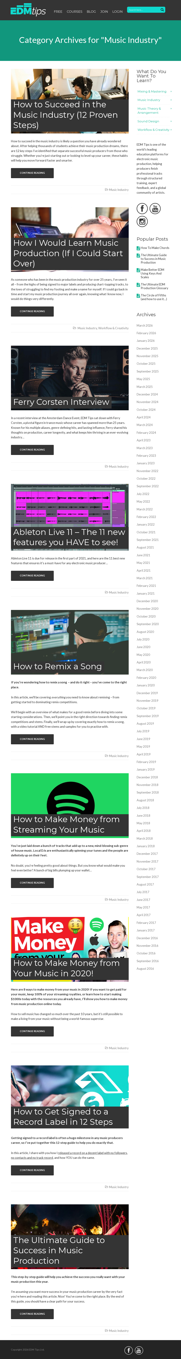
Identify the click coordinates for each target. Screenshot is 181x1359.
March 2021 (145, 578)
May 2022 (143, 501)
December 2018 (147, 777)
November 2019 (147, 700)
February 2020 (146, 678)
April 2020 (144, 662)
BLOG (91, 12)
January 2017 (146, 930)
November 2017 (147, 861)
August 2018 (145, 800)
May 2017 (143, 907)
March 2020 (145, 670)
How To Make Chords (155, 248)
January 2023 (146, 463)
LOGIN (117, 12)
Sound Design (148, 121)
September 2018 (148, 792)
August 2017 (145, 884)
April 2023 (144, 440)
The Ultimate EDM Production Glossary (154, 286)
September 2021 (148, 540)
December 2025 (147, 348)
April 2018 (144, 831)
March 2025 (145, 387)
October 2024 (146, 410)
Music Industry (119, 190)
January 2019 (146, 769)
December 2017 (147, 854)
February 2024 (146, 432)
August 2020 (145, 632)
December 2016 (147, 938)
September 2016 (148, 961)
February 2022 (146, 517)
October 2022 (146, 478)
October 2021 (146, 532)
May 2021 (143, 563)
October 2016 (146, 953)
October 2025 (146, 363)
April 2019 (144, 754)
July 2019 (143, 731)
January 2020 (146, 685)
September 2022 (148, 486)
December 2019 (147, 693)
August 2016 (145, 968)
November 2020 (147, 608)
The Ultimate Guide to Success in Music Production (154, 258)
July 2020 (143, 639)
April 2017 (144, 915)
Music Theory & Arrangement (149, 110)
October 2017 (146, 869)
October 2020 (146, 616)
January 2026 (146, 340)
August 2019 (145, 723)
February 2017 (146, 923)
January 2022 (146, 524)
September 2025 (148, 371)
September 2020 (148, 624)
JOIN (104, 12)
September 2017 (148, 877)
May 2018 (143, 823)
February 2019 (146, 762)
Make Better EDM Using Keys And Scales (152, 273)
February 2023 (146, 455)
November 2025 (147, 356)
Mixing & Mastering (152, 91)
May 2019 (143, 746)
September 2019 (148, 716)
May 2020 (143, 655)
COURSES (74, 12)
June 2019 (143, 739)
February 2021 (146, 586)
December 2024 (147, 394)
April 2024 (144, 417)
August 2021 (145, 547)
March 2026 (145, 325)
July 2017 (143, 892)
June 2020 (143, 647)
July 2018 (143, 808)
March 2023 (145, 448)
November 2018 (147, 785)
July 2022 (143, 494)
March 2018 (145, 838)
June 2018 (143, 815)
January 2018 (146, 846)
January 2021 (146, 593)
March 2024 (145, 425)
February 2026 (146, 333)
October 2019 (146, 708)
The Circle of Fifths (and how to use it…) (154, 297)
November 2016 (147, 945)
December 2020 (147, 601)
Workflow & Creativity (113, 328)
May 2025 (143, 379)
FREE (58, 12)
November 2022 (147, 471)
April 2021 (144, 570)
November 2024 (147, 402)
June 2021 (143, 555)
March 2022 (145, 509)
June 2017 (143, 900)
